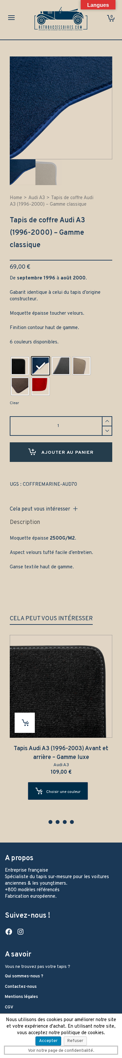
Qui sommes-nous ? (24, 976)
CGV (9, 1007)
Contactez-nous (21, 986)
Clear (14, 403)
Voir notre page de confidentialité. (61, 1050)
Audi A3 (36, 198)
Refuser (75, 1041)
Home (16, 198)
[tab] (25, 522)
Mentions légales (21, 997)
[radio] (20, 366)
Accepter (48, 1041)
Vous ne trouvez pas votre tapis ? (37, 967)
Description (25, 522)
